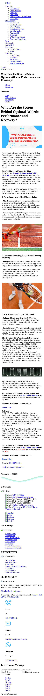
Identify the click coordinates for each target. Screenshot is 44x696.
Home (7, 85)
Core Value (14, 15)
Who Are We (14, 9)
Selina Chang (15, 55)
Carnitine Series (15, 31)
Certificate (13, 13)
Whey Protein (15, 27)
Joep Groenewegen (17, 63)
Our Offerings (10, 21)
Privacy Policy (10, 570)
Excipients (13, 35)
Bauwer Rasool (15, 61)
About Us (8, 7)
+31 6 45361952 (18, 495)
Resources (9, 47)
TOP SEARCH (13, 597)
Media (12, 51)
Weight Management (17, 37)
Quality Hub (9, 45)
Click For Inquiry (7, 591)
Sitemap (34, 595)
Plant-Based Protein (17, 29)
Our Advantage (15, 11)
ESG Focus (14, 19)
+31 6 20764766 (14, 463)
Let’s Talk (9, 53)
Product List (14, 23)
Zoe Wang (13, 57)
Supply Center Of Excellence (20, 17)
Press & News (15, 49)
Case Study (9, 43)
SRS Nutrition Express (29, 395)
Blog (7, 41)
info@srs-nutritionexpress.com (13, 467)
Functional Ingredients (18, 39)
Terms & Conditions (12, 573)
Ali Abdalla (14, 59)
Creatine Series (15, 25)
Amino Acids (14, 33)
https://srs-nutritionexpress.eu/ (22, 497)
